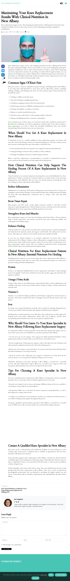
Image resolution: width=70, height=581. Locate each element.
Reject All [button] (35, 578)
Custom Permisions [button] (61, 575)
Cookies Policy (43, 575)
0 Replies (28, 32)
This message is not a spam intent (12, 544)
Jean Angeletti (5, 32)
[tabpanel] (33, 48)
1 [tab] (33, 59)
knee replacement (14, 126)
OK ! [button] (51, 575)
